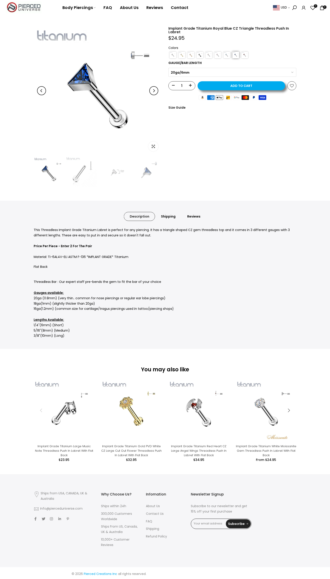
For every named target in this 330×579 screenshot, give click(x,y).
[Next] (153, 90)
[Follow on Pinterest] (67, 519)
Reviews (154, 7)
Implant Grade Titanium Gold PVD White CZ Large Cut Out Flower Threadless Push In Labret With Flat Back (131, 450)
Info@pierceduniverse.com (61, 509)
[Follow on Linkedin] (59, 519)
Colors (173, 48)
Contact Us (155, 514)
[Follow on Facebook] (35, 519)
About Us (129, 7)
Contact (179, 7)
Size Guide (177, 107)
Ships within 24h (113, 506)
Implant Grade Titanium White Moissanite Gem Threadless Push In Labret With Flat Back (266, 450)
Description (139, 216)
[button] (172, 55)
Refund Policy (156, 536)
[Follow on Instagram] (51, 519)
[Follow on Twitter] (43, 519)
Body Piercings (77, 7)
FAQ (107, 7)
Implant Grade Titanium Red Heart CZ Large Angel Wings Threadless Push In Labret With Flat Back (199, 450)
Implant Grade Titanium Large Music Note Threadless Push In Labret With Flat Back (64, 450)
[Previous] (41, 90)
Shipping (168, 216)
